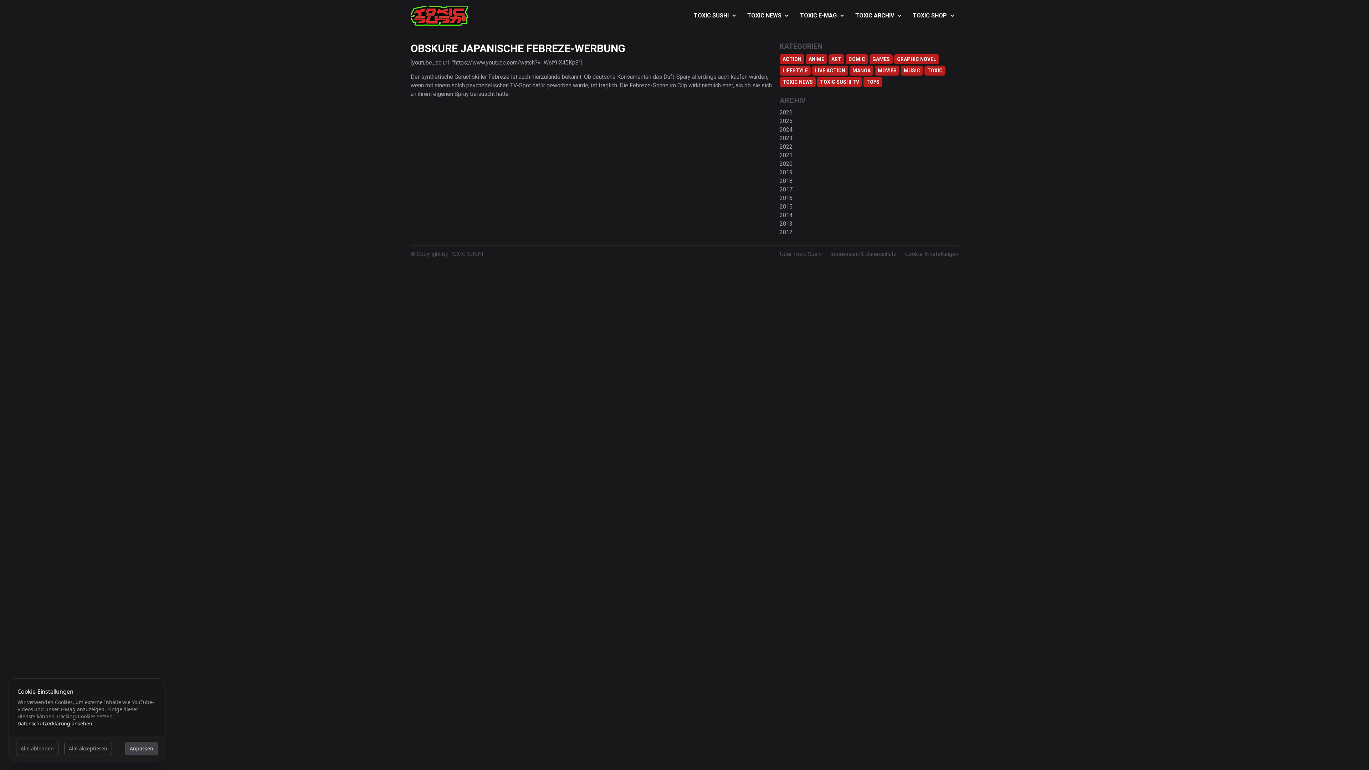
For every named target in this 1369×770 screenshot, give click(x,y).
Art (836, 59)
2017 (786, 189)
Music (912, 70)
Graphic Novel (916, 59)
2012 (786, 232)
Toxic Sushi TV (839, 82)
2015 (786, 206)
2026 (786, 112)
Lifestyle (795, 70)
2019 (786, 172)
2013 (786, 223)
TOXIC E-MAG (818, 15)
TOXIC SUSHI (711, 15)
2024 (786, 129)
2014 (786, 215)
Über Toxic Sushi (801, 254)
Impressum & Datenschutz (863, 254)
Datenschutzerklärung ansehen (54, 723)
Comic (856, 59)
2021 (786, 155)
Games (881, 59)
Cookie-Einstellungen (931, 254)
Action (792, 59)
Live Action (830, 70)
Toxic (935, 70)
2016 (786, 198)
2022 (786, 146)
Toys (873, 82)
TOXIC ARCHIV (874, 15)
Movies (887, 70)
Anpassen (141, 748)
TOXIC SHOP (930, 15)
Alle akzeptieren (88, 748)
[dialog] (87, 719)
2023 (786, 138)
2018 (786, 181)
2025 (786, 121)
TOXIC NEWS (764, 15)
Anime (816, 59)
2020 (786, 163)
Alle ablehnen (37, 748)
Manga (861, 70)
